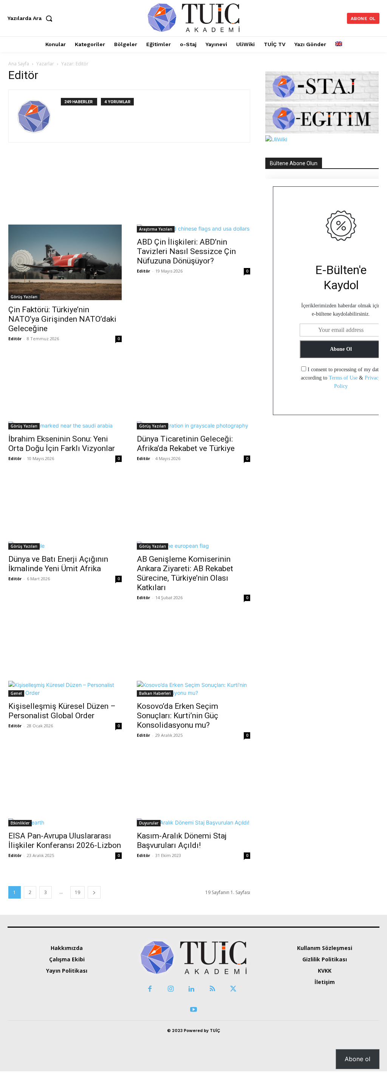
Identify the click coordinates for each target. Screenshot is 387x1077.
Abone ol (357, 1059)
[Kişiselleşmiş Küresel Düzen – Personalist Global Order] (65, 657)
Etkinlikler (20, 823)
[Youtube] (193, 1009)
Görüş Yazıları (24, 296)
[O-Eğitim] (322, 131)
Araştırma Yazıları (155, 229)
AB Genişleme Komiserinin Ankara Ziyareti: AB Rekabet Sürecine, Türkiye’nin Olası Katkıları (185, 573)
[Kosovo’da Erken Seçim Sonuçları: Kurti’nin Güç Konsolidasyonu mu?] (193, 657)
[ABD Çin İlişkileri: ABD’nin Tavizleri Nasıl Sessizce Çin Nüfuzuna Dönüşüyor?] (193, 196)
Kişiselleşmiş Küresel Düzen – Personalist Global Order (62, 711)
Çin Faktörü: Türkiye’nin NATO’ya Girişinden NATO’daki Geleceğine (62, 319)
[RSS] (212, 989)
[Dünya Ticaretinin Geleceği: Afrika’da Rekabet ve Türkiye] (193, 394)
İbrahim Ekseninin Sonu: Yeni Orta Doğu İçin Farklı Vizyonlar (61, 443)
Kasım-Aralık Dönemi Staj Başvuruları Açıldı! (182, 840)
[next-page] (94, 892)
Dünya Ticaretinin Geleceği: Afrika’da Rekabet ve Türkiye (186, 443)
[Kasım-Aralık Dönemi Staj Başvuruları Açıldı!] (193, 790)
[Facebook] (149, 989)
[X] (232, 989)
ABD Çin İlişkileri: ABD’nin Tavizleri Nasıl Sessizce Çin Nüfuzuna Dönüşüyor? (186, 251)
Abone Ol (341, 349)
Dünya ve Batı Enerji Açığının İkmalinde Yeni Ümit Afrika (58, 564)
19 (77, 892)
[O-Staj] (322, 99)
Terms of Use (343, 378)
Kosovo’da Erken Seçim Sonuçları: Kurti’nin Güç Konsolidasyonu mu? (177, 716)
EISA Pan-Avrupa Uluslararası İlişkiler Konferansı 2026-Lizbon (64, 840)
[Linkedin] (191, 989)
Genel (16, 693)
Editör (15, 338)
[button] (32, 18)
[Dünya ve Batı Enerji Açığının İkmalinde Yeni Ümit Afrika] (65, 514)
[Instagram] (170, 989)
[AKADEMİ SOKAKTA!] (193, 17)
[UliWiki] (276, 139)
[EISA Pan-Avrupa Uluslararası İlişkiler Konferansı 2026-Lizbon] (65, 790)
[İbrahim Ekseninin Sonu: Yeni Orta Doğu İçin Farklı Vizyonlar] (65, 394)
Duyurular (148, 823)
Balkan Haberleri (155, 693)
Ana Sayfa (18, 63)
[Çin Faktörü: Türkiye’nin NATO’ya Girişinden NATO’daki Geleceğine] (65, 230)
